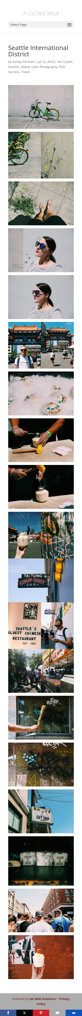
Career (68, 62)
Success (13, 72)
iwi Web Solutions (43, 999)
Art (59, 62)
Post (62, 67)
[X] (24, 1013)
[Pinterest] (41, 1013)
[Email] (57, 1013)
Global (25, 67)
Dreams (13, 67)
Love (35, 67)
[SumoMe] (74, 1013)
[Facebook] (8, 1013)
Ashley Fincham (23, 62)
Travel (25, 72)
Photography (48, 67)
